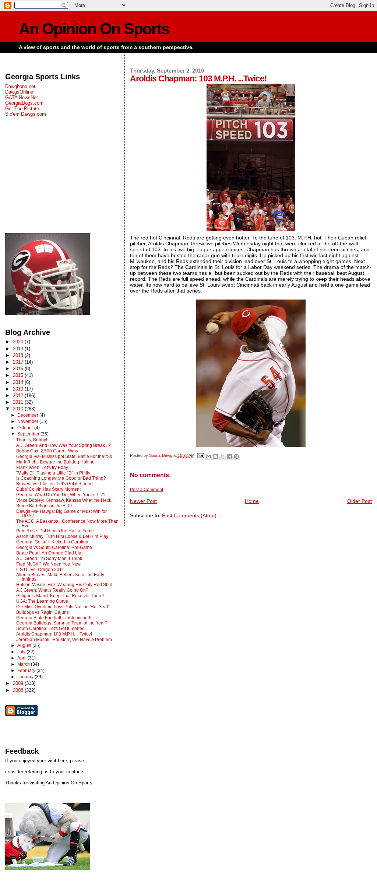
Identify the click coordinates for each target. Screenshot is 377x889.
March (24, 664)
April (22, 658)
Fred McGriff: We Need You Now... (50, 564)
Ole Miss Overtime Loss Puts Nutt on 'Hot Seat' (62, 607)
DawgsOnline (19, 92)
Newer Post (143, 501)
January (26, 676)
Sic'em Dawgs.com (25, 114)
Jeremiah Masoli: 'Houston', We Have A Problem (64, 639)
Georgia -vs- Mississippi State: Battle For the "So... (66, 456)
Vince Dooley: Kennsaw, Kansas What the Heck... (65, 500)
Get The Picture (22, 108)
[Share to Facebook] (229, 456)
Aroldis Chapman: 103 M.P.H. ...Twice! (54, 634)
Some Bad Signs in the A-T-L (44, 506)
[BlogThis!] (215, 456)
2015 (19, 375)
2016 (19, 368)
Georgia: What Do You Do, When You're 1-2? (61, 495)
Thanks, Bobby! (31, 440)
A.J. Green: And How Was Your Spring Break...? (63, 445)
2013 (19, 389)
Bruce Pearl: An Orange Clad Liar (49, 553)
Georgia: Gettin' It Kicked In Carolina (52, 542)
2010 (19, 409)
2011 (19, 402)
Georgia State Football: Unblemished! (53, 618)
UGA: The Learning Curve (42, 601)
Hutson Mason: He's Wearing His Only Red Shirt (64, 584)
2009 (19, 683)
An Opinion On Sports (94, 29)
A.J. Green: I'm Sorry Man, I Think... (50, 558)
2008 (19, 690)
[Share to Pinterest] (236, 456)
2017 (19, 362)
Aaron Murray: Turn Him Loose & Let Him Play (62, 536)
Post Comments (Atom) (189, 515)
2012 (19, 395)
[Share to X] (222, 456)
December (28, 415)
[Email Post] (200, 455)
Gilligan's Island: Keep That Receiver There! (60, 596)
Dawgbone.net (20, 86)
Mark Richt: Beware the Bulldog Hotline (55, 462)
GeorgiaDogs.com (24, 103)
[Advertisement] (62, 175)
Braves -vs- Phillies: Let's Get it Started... (56, 484)
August (24, 645)
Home (252, 501)
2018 (19, 355)
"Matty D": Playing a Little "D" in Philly (53, 473)
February (26, 670)
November (28, 421)
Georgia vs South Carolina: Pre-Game (54, 547)
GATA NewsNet (21, 97)
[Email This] (208, 456)
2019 (19, 348)
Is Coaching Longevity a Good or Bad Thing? (61, 478)
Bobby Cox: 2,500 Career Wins (47, 451)
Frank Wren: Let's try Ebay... (43, 467)
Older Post (359, 501)
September (28, 434)
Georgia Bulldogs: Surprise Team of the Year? (62, 623)
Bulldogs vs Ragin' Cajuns (42, 612)
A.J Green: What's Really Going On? (52, 590)
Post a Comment (146, 489)
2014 (19, 382)
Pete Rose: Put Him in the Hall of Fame (55, 531)
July (22, 651)
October (25, 427)
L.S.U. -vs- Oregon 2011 (40, 569)
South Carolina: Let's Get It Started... (52, 628)
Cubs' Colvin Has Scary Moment (48, 489)
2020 (19, 341)
